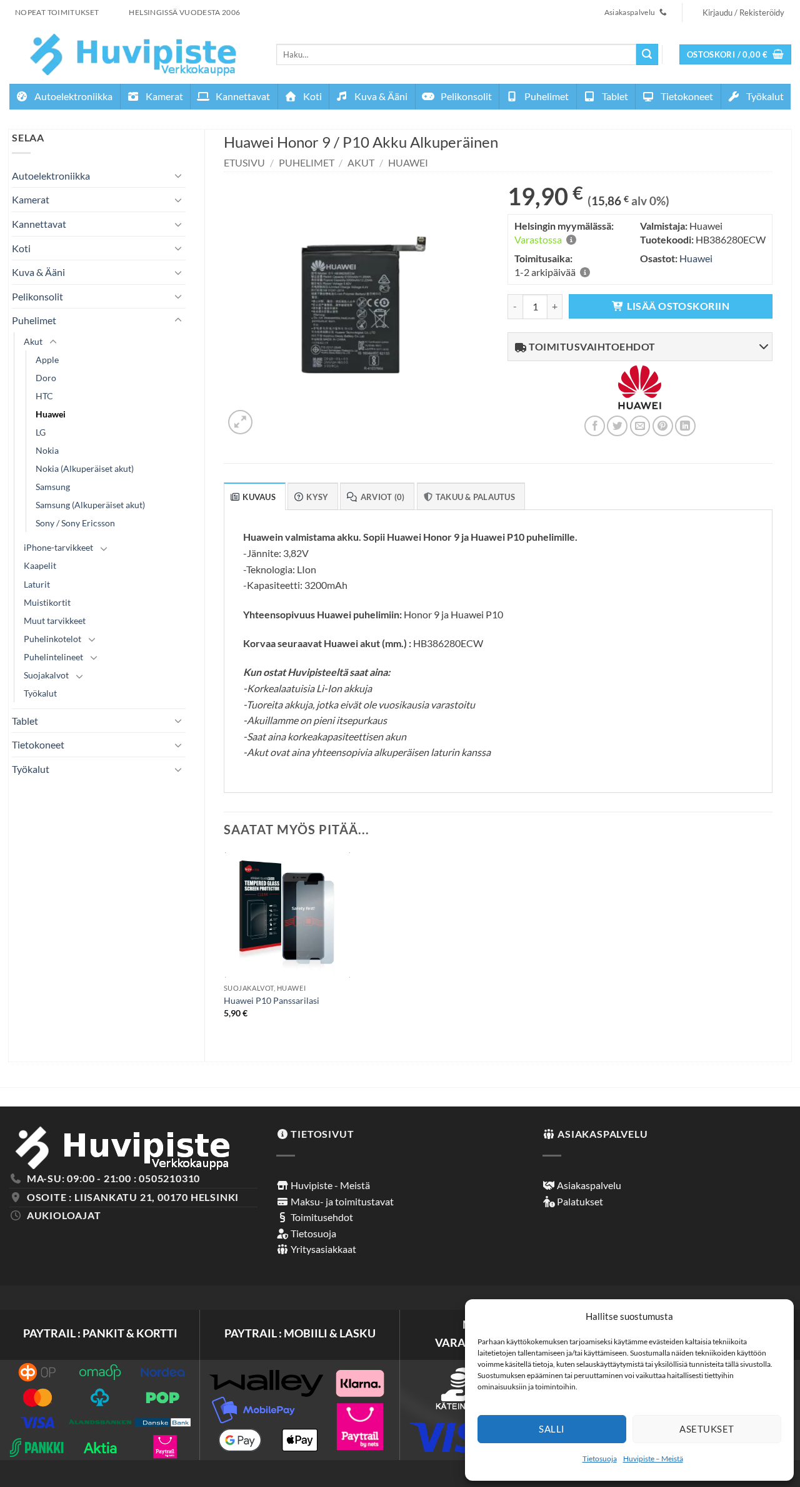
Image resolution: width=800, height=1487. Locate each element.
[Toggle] (178, 175)
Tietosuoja (599, 1458)
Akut (33, 341)
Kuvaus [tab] (259, 497)
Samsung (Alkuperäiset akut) (90, 504)
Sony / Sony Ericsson (75, 523)
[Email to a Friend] (640, 426)
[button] (735, 54)
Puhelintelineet (53, 657)
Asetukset (706, 1428)
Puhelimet (545, 96)
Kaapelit (40, 565)
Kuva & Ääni (380, 96)
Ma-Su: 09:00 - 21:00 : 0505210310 (113, 1178)
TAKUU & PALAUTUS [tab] (475, 497)
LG (41, 432)
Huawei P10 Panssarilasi (271, 1000)
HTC (44, 396)
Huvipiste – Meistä (653, 1458)
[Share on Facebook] (594, 426)
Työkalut (764, 96)
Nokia (47, 450)
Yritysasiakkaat (322, 1249)
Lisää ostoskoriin (678, 306)
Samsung (53, 486)
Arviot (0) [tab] (383, 497)
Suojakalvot (46, 675)
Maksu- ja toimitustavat (341, 1201)
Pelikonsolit (465, 96)
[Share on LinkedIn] (685, 426)
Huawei (51, 414)
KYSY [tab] (317, 497)
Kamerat (163, 96)
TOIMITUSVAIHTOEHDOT (591, 346)
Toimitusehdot (321, 1217)
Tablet (614, 96)
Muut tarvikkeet (55, 620)
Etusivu (244, 162)
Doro (46, 377)
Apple (47, 359)
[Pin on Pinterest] (662, 426)
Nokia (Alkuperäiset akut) (85, 468)
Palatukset (579, 1201)
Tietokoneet (686, 96)
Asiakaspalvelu (588, 1185)
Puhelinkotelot (52, 638)
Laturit (37, 584)
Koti (311, 96)
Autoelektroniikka (72, 96)
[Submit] (647, 54)
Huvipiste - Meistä (329, 1185)
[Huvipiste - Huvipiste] (133, 54)
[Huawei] (639, 395)
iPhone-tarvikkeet (58, 547)
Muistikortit (47, 602)
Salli (551, 1428)
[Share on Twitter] (617, 426)
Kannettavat (242, 96)
